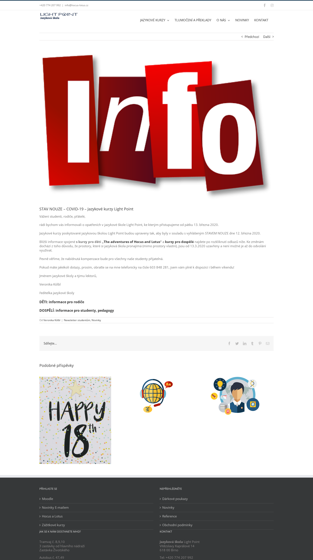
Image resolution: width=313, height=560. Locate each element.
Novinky (96, 320)
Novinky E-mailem (55, 507)
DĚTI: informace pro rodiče (61, 302)
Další (266, 36)
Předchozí (252, 36)
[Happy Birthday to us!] (75, 379)
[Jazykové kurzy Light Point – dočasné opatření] (238, 379)
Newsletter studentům (77, 320)
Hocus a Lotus (52, 516)
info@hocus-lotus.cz (76, 5)
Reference (169, 516)
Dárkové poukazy (175, 499)
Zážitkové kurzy (53, 525)
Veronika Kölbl (51, 320)
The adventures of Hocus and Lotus (132, 242)
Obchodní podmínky (177, 525)
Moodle (47, 499)
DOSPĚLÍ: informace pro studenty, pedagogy (76, 310)
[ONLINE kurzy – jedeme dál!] (156, 379)
